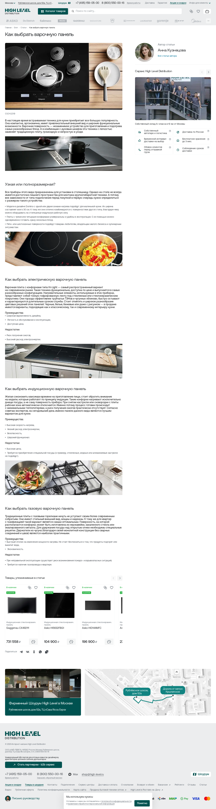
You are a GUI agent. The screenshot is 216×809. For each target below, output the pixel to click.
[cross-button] (47, 652)
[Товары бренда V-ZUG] (112, 20)
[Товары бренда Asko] (12, 20)
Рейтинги (179, 785)
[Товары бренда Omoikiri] (129, 20)
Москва (9, 3)
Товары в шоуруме (34, 785)
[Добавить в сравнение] (29, 588)
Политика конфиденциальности (54, 790)
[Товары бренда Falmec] (45, 20)
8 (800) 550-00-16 (113, 3)
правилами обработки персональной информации (91, 804)
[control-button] (119, 578)
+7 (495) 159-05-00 (87, 3)
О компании (127, 785)
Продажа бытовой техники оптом (107, 790)
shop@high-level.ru (93, 774)
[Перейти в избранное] (198, 11)
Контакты (52, 785)
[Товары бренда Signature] (96, 20)
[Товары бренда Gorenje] (163, 20)
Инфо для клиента (198, 3)
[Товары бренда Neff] (179, 20)
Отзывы (192, 785)
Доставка (150, 3)
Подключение (68, 785)
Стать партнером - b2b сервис (36, 765)
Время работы (133, 3)
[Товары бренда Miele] (62, 20)
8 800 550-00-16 (42, 752)
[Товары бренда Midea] (196, 20)
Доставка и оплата (107, 785)
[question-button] (170, 131)
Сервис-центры (86, 785)
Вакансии (163, 785)
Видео (8, 790)
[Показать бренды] (208, 20)
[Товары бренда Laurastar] (146, 20)
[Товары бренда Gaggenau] (79, 20)
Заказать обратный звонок (49, 778)
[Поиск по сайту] (125, 11)
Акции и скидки (178, 3)
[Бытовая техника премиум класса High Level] (17, 11)
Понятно (142, 803)
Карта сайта (80, 790)
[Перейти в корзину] (207, 11)
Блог (16, 28)
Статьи (24, 28)
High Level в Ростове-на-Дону (145, 790)
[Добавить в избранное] (36, 588)
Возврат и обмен (145, 785)
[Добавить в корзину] (33, 642)
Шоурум (62, 3)
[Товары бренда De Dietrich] (29, 20)
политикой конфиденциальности (116, 801)
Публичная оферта (24, 790)
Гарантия (162, 3)
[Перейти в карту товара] (22, 605)
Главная (8, 28)
